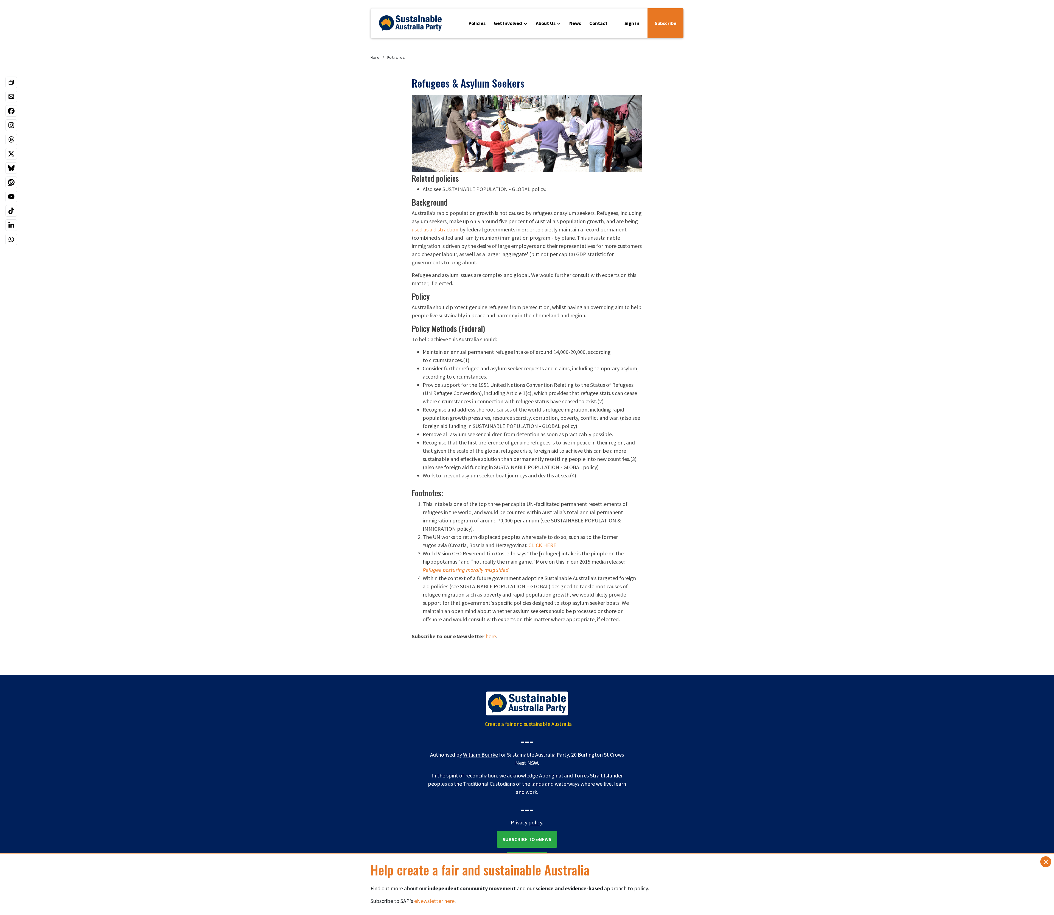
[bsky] (11, 168)
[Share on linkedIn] (11, 225)
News (575, 23)
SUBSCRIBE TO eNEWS (527, 839)
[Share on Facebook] (11, 111)
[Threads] (11, 139)
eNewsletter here (434, 900)
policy (535, 822)
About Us (546, 23)
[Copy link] (11, 82)
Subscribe (665, 23)
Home (375, 57)
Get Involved (508, 23)
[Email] (11, 96)
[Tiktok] (11, 211)
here (491, 636)
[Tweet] (11, 154)
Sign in (631, 23)
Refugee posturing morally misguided (466, 569)
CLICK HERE (542, 545)
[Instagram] (11, 125)
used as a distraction (435, 229)
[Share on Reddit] (11, 182)
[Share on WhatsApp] (11, 239)
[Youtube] (11, 196)
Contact (598, 23)
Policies (477, 23)
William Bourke (480, 754)
